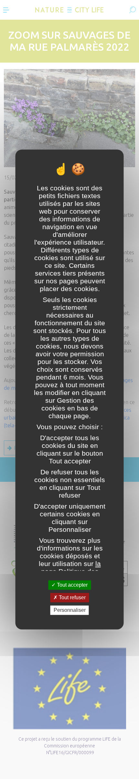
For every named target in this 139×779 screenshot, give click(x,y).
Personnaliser (70, 610)
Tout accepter (72, 585)
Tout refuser (72, 597)
